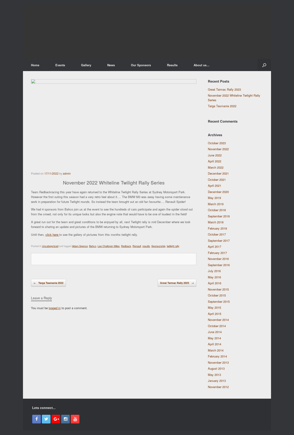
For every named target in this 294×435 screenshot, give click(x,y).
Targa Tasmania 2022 (48, 283)
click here (52, 234)
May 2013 (214, 374)
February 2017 (217, 253)
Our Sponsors (141, 65)
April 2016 (214, 283)
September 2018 (219, 216)
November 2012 (218, 387)
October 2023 (217, 143)
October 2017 (217, 234)
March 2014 (215, 350)
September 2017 (219, 240)
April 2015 (214, 313)
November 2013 (218, 362)
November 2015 (218, 289)
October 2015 (217, 295)
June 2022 (215, 155)
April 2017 (214, 246)
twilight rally (173, 246)
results (146, 246)
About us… (201, 65)
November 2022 (218, 149)
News (111, 65)
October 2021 (217, 179)
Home (35, 65)
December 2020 (218, 192)
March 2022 (215, 167)
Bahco (92, 246)
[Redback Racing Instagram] (65, 419)
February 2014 (217, 356)
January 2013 (217, 380)
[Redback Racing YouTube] (75, 419)
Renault (137, 246)
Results (172, 65)
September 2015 (219, 301)
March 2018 (215, 222)
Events (60, 65)
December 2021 (218, 173)
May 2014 (214, 338)
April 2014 (214, 344)
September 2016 (219, 265)
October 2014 (217, 326)
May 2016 (214, 277)
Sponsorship (158, 246)
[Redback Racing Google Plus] (55, 419)
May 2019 (214, 198)
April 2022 (214, 161)
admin (67, 173)
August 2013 (216, 368)
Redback (126, 246)
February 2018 (217, 228)
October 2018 (217, 210)
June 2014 (215, 332)
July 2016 (214, 271)
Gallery (86, 65)
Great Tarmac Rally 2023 (177, 283)
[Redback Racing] (147, 32)
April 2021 (214, 185)
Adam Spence (80, 246)
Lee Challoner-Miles (109, 246)
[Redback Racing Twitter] (46, 419)
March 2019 (215, 204)
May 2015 (214, 307)
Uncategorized (50, 246)
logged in (55, 308)
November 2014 (218, 319)
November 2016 (218, 258)
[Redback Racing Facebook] (36, 419)
